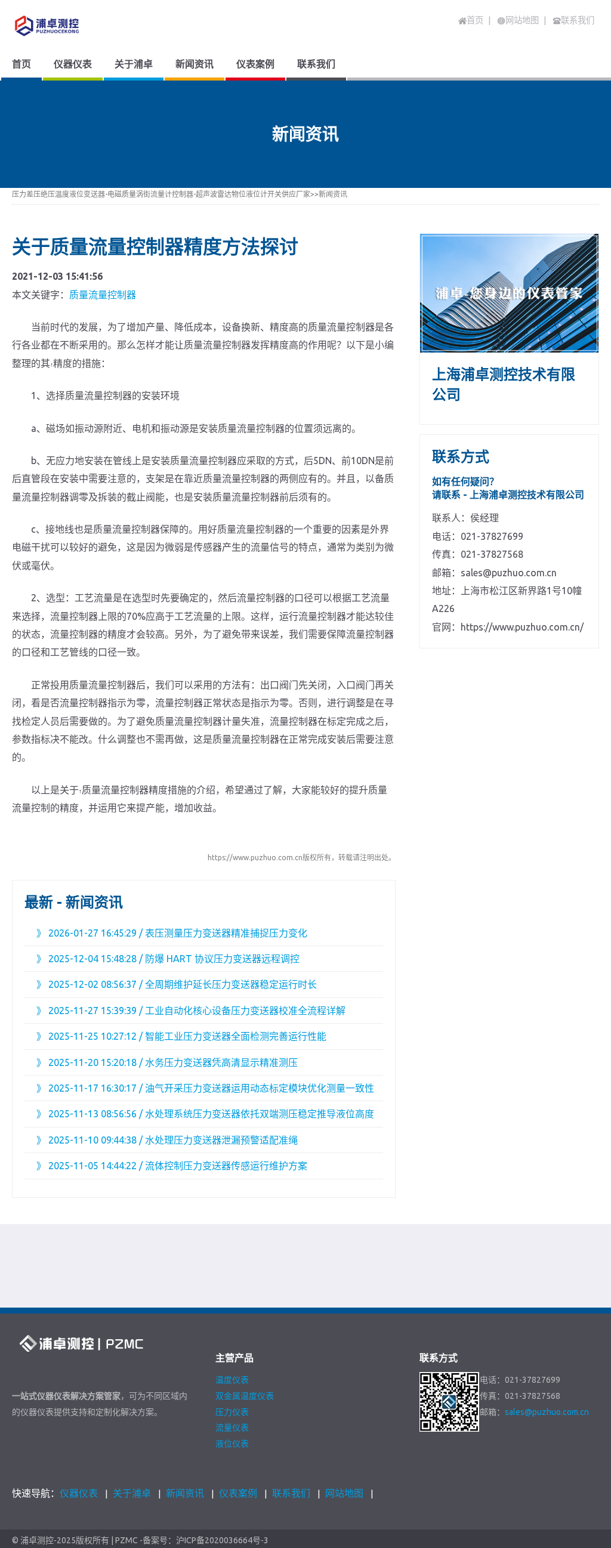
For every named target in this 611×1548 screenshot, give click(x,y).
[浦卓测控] (85, 25)
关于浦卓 (132, 1493)
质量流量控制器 (102, 294)
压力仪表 (232, 1412)
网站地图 (344, 1493)
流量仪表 (232, 1427)
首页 (475, 20)
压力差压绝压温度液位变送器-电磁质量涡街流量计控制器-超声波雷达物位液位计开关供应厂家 (161, 194)
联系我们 (291, 1493)
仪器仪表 (79, 1493)
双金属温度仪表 (244, 1396)
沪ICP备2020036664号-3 (222, 1540)
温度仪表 (232, 1380)
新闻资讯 (333, 194)
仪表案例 (238, 1493)
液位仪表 (232, 1443)
